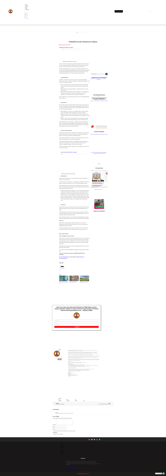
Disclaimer (84, 474)
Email (54, 427)
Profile (26, 5)
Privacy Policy (63, 446)
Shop (26, 8)
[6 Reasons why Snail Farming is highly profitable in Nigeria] (74, 278)
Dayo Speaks (62, 444)
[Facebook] (58, 359)
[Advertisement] (74, 294)
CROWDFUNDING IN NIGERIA (71, 152)
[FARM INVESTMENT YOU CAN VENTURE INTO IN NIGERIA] (84, 278)
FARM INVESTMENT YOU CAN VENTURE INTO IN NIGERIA (84, 282)
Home (26, 4)
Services (26, 6)
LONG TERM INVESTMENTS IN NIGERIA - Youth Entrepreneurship (64, 413)
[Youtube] (60, 359)
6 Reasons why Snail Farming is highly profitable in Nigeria (73, 282)
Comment (54, 424)
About (61, 443)
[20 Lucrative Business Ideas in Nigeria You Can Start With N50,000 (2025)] (64, 278)
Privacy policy (81, 474)
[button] (68, 11)
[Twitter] (59, 359)
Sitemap (62, 447)
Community (27, 9)
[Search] (106, 74)
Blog (26, 7)
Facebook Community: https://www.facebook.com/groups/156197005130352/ (75, 465)
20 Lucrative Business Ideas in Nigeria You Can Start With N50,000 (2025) (63, 282)
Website (54, 429)
